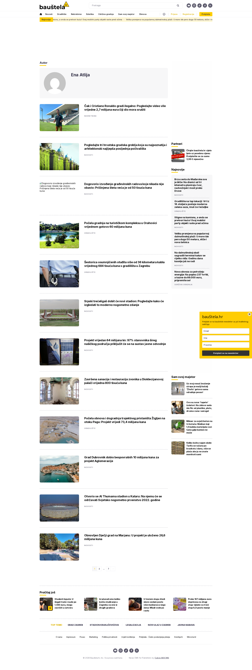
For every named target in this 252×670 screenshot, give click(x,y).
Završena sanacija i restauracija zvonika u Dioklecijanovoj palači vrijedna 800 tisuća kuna (123, 381)
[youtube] (189, 5)
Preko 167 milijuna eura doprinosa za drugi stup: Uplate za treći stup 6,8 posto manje (199, 603)
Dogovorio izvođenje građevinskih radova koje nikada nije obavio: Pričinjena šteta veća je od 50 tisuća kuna (124, 185)
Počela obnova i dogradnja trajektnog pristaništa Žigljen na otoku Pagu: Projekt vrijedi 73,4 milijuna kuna (124, 420)
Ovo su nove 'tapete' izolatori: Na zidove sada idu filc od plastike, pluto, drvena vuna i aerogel (199, 406)
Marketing (93, 637)
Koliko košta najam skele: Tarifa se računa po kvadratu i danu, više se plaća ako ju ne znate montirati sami (199, 448)
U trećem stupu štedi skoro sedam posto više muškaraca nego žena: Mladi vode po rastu (155, 605)
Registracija (188, 14)
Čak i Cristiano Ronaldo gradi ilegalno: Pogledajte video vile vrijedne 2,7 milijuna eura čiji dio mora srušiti (125, 107)
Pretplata (206, 14)
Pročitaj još (47, 592)
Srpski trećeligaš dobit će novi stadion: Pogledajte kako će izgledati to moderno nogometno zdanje (124, 303)
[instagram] (194, 5)
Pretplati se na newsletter (225, 353)
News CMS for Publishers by (149, 658)
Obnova (142, 14)
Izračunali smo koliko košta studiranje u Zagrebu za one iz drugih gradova (109, 603)
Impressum (70, 637)
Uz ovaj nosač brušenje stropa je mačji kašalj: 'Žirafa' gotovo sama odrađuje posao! (198, 388)
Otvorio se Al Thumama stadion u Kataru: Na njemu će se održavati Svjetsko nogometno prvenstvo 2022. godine (123, 498)
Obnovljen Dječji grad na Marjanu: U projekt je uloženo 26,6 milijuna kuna (124, 537)
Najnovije (178, 169)
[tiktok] (199, 5)
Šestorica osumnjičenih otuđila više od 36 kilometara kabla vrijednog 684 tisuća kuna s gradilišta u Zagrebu (124, 264)
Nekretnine (76, 14)
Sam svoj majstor (126, 14)
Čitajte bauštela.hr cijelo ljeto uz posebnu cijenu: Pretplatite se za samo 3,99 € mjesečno (199, 154)
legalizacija (133, 625)
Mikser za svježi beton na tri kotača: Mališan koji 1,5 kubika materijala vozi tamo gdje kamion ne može (199, 427)
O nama (59, 637)
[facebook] (205, 5)
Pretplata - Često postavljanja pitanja (154, 637)
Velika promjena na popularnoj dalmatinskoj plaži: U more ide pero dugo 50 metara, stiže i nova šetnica (150, 19)
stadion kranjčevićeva (104, 625)
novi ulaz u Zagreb (159, 625)
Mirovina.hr (191, 637)
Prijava (174, 14)
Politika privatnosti (109, 637)
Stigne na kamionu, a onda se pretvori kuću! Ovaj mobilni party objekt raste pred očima (57, 19)
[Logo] (54, 5)
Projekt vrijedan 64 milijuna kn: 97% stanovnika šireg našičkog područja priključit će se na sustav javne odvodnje (125, 342)
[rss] (210, 5)
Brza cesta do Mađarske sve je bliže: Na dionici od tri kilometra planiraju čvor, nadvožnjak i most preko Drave (190, 185)
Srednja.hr (178, 637)
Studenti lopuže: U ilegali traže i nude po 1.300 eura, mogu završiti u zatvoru (65, 603)
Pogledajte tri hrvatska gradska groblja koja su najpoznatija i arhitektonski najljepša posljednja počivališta (125, 146)
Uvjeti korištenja (128, 637)
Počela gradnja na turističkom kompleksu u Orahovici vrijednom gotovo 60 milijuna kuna (120, 224)
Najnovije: (46, 19)
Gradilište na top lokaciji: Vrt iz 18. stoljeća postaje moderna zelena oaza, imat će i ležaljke (191, 204)
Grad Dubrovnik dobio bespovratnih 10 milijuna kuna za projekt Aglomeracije (121, 459)
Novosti (48, 14)
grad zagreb (75, 625)
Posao (82, 637)
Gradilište (61, 14)
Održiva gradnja (106, 14)
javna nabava (186, 625)
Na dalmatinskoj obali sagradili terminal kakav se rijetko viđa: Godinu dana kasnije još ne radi (189, 257)
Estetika (90, 14)
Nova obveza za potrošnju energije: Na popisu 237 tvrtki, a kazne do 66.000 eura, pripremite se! (191, 276)
